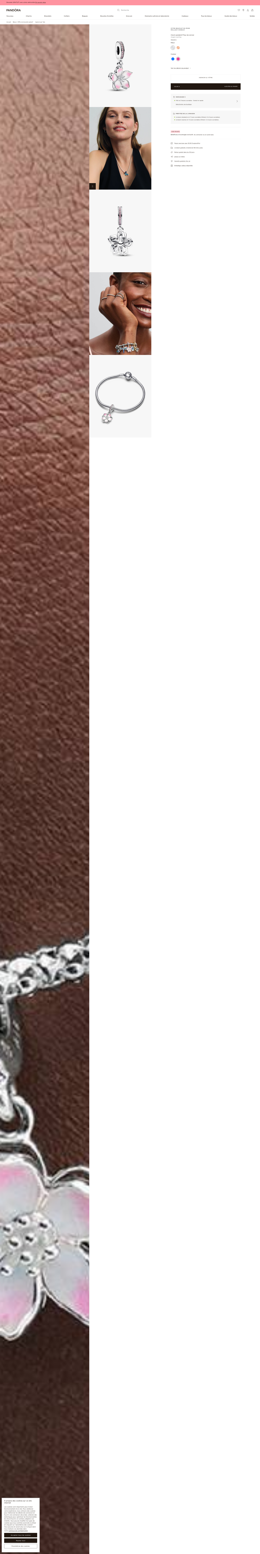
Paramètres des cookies (21, 1546)
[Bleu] (173, 59)
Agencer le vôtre (206, 77)
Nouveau (9, 16)
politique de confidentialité (18, 1531)
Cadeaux (185, 16)
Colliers (66, 16)
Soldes (252, 16)
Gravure (129, 16)
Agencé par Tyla (40, 22)
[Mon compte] (248, 10)
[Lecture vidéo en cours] (92, 186)
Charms (29, 16)
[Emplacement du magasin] (243, 10)
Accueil (8, 22)
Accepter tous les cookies (21, 1535)
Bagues (85, 16)
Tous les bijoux (206, 16)
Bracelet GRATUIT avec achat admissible (20, 2)
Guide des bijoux (231, 16)
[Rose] (178, 59)
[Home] (13, 10)
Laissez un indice (179, 156)
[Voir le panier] (252, 10)
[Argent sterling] (173, 48)
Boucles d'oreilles (106, 16)
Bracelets (47, 16)
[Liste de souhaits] (239, 10)
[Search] (118, 10)
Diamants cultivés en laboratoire (157, 16)
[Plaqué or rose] (178, 48)
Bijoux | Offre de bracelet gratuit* (23, 22)
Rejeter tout (20, 1540)
